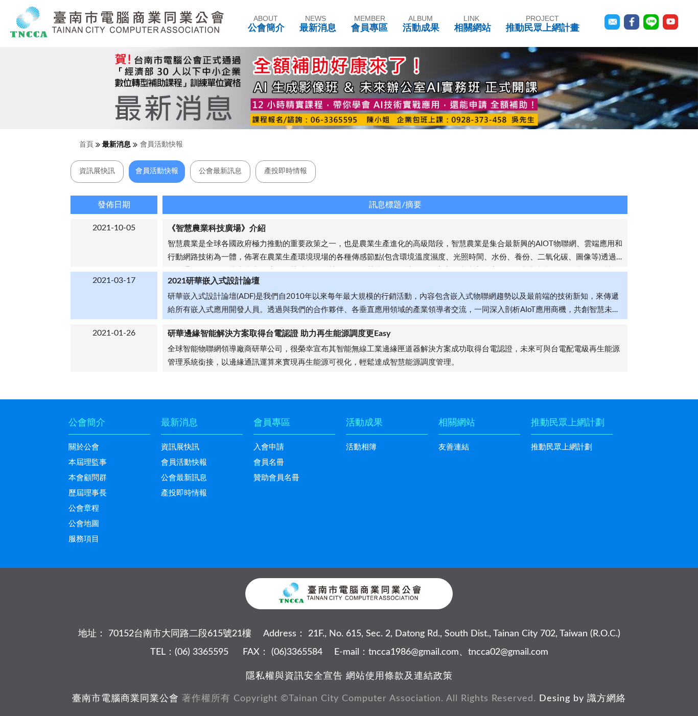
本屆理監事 (87, 462)
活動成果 (421, 23)
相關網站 (472, 23)
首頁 (86, 144)
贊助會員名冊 (276, 478)
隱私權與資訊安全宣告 (294, 676)
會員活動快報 (161, 144)
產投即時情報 (285, 171)
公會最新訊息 (220, 171)
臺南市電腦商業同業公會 (125, 698)
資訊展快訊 (97, 171)
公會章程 (83, 508)
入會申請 (268, 447)
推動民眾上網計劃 (561, 447)
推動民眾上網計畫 (542, 23)
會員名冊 (268, 462)
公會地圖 (83, 524)
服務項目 (83, 539)
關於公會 (83, 447)
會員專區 (369, 23)
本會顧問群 (87, 478)
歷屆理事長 (87, 493)
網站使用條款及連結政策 (399, 676)
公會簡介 (266, 23)
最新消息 (317, 23)
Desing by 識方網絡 (582, 698)
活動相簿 (361, 447)
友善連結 (453, 447)
